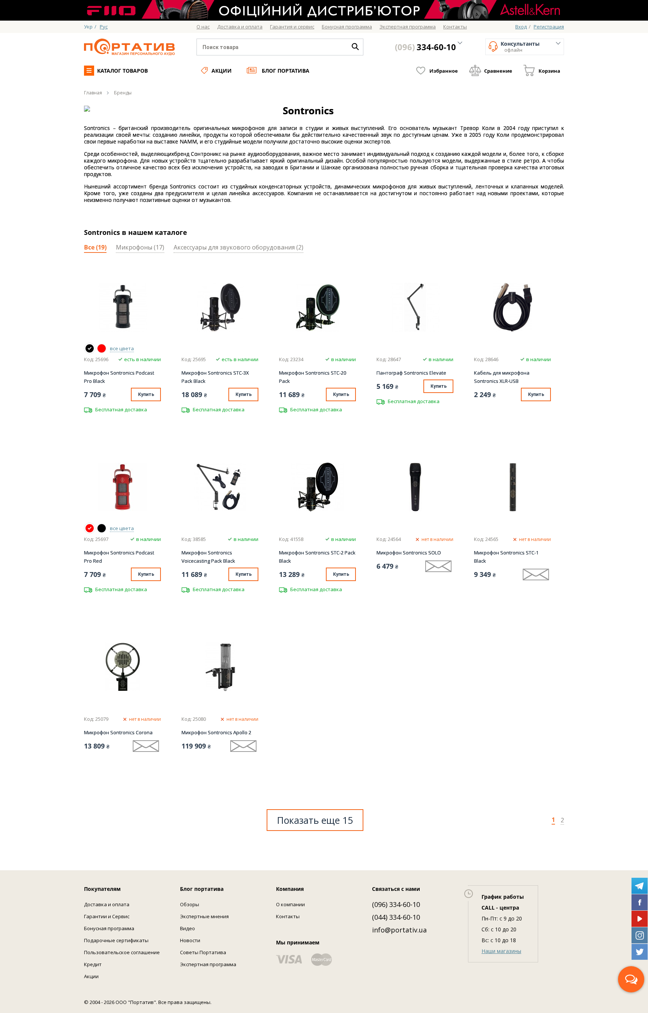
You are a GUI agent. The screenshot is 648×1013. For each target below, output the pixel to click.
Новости (190, 940)
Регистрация (549, 26)
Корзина (549, 70)
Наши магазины (501, 951)
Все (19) (95, 247)
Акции (222, 70)
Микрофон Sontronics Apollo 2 (216, 732)
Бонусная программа (109, 928)
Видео (187, 928)
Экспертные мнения (204, 916)
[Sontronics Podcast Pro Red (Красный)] (101, 348)
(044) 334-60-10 (396, 917)
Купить (146, 394)
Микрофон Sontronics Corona (118, 732)
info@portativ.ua (399, 929)
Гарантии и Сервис (106, 916)
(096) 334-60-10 (396, 904)
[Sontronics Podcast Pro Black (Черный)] (89, 348)
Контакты (288, 916)
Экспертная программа (208, 964)
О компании (290, 904)
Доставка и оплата (106, 904)
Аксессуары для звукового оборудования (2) (238, 247)
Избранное (443, 70)
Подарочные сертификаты (116, 940)
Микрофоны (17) (140, 247)
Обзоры (189, 904)
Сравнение (498, 70)
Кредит (93, 964)
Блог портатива (285, 70)
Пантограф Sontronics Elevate (411, 372)
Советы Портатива (203, 952)
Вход (521, 26)
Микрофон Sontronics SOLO (408, 552)
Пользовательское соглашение (122, 952)
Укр (88, 26)
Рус (104, 26)
